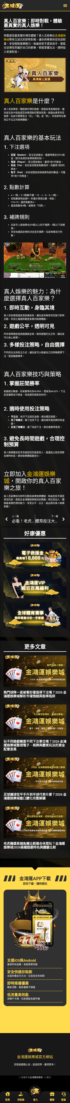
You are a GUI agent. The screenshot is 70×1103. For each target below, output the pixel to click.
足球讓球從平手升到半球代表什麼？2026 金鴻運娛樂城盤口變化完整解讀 (35, 796)
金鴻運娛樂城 (36, 1077)
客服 (63, 1099)
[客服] (64, 1094)
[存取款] (21, 1094)
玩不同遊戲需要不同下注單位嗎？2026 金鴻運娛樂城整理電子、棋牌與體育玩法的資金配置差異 (35, 745)
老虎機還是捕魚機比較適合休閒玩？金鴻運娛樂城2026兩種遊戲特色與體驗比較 (34, 845)
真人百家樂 (18, 101)
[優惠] (52, 1094)
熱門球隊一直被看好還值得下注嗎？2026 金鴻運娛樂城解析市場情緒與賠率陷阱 (35, 694)
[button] (65, 5)
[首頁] (7, 1094)
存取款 (20, 1099)
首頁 (7, 1099)
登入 (35, 1099)
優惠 (52, 1099)
